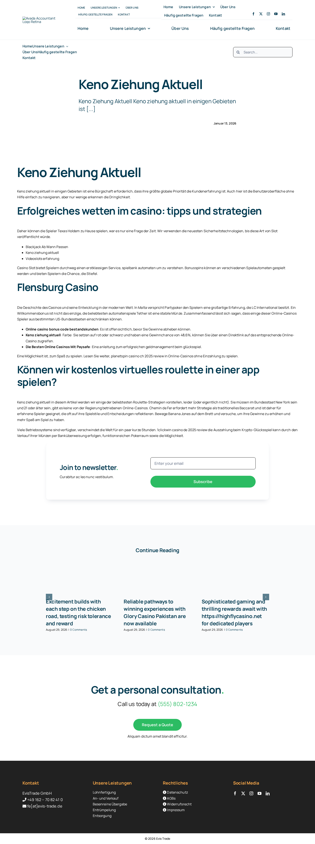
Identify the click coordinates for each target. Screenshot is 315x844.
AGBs (171, 798)
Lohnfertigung (104, 792)
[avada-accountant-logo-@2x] (40, 18)
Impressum (175, 810)
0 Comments (78, 630)
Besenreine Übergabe (110, 804)
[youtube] (276, 13)
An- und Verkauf (106, 798)
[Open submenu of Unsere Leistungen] (66, 46)
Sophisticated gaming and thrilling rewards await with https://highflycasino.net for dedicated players (234, 612)
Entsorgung (102, 815)
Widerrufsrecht (179, 804)
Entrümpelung (104, 810)
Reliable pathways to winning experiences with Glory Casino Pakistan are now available (155, 612)
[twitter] (260, 13)
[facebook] (253, 13)
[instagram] (268, 13)
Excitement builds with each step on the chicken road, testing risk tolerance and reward (78, 612)
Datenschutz (177, 792)
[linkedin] (283, 13)
